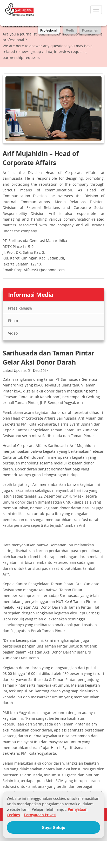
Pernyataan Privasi (40, 814)
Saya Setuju (53, 827)
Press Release (20, 308)
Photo (13, 320)
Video (13, 333)
